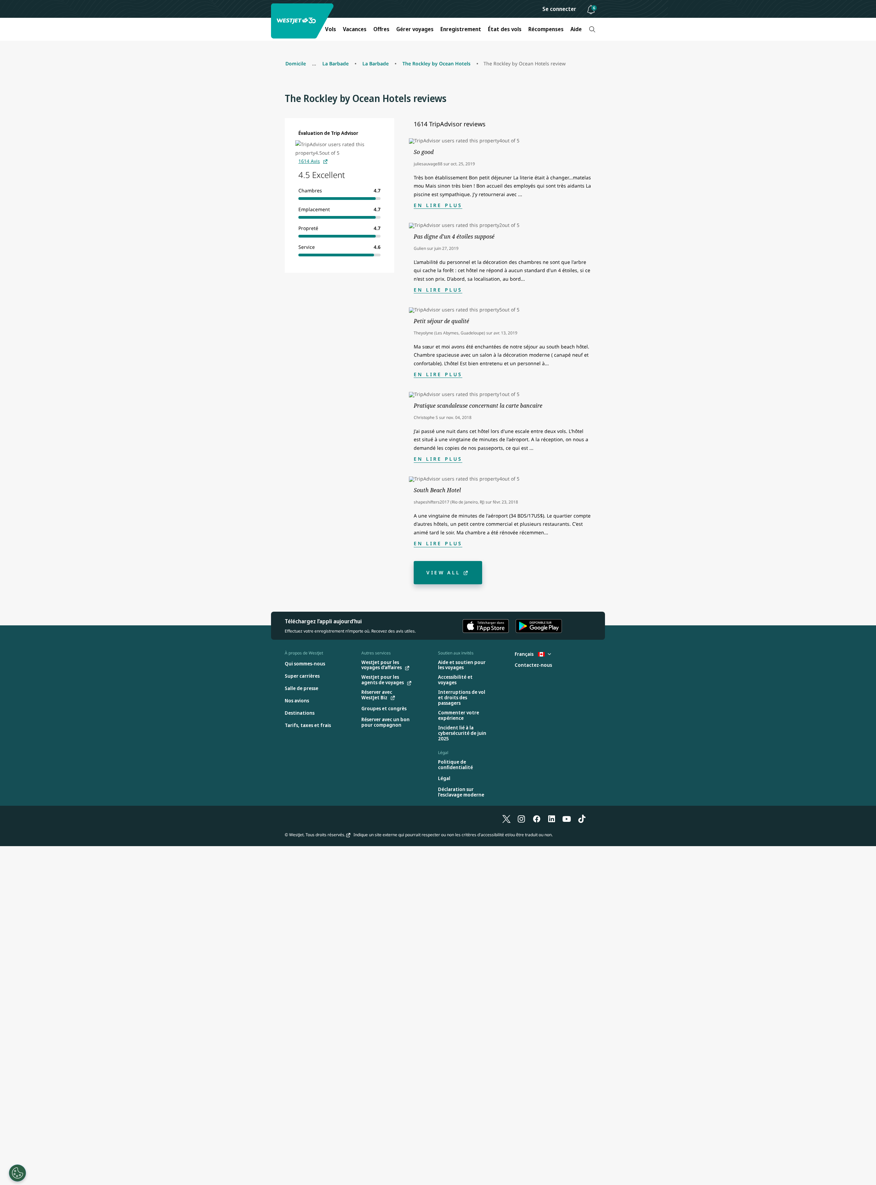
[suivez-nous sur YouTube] (567, 819)
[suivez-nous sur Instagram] (521, 819)
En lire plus (438, 205)
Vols (330, 29)
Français (524, 654)
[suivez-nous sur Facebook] (536, 819)
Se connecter (559, 9)
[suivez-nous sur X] (506, 819)
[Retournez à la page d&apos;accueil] (303, 21)
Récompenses (546, 29)
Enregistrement (460, 29)
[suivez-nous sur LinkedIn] (552, 819)
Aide (576, 29)
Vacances (354, 29)
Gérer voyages (415, 29)
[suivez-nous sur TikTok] (582, 819)
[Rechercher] (592, 29)
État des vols (504, 29)
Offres (381, 29)
